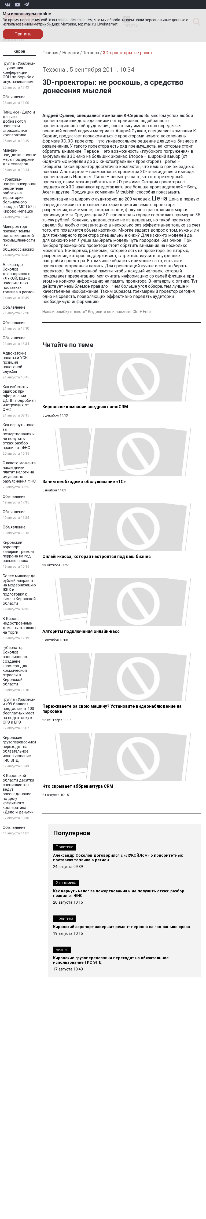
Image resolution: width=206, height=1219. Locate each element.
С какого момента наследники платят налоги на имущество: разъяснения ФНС (19, 472)
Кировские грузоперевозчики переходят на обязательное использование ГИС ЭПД (19, 749)
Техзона (91, 52)
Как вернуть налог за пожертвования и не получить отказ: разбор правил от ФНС (19, 436)
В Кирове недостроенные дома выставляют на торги (19, 625)
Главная (50, 52)
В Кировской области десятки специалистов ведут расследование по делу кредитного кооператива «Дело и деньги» (18, 794)
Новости (70, 52)
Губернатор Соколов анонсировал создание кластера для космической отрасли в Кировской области (15, 666)
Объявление (14, 97)
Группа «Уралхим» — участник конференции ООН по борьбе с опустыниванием (19, 72)
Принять (22, 34)
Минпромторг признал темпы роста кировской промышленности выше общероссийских (19, 238)
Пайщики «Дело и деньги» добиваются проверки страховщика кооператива (19, 123)
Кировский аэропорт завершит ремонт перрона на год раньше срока (19, 551)
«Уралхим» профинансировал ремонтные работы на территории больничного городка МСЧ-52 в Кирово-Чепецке (19, 195)
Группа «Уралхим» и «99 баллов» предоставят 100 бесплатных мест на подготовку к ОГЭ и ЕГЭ (19, 711)
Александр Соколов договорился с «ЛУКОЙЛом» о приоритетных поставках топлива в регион (19, 278)
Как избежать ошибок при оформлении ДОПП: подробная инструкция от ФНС (19, 398)
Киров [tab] (19, 51)
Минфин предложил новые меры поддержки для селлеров (19, 157)
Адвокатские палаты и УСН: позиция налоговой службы (15, 362)
